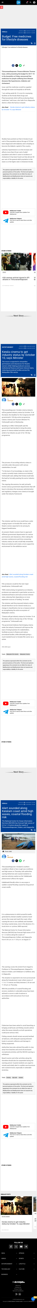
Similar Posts (6, 1194)
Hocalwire (31, 1301)
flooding (9, 1077)
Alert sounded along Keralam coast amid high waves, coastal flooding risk (17, 812)
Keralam (21, 1077)
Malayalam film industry (12, 654)
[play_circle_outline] (16, 261)
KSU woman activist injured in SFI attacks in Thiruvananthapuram (16, 279)
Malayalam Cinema (25, 654)
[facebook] (13, 65)
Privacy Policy (18, 1289)
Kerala (4, 32)
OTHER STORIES (6, 251)
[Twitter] (16, 65)
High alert (14, 1077)
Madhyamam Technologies (15, 1301)
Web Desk (10, 400)
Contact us (18, 1287)
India (35, 272)
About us (17, 1285)
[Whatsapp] (20, 65)
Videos (4, 272)
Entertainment (7, 347)
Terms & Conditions (18, 1291)
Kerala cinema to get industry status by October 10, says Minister (18, 355)
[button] (2, 2)
